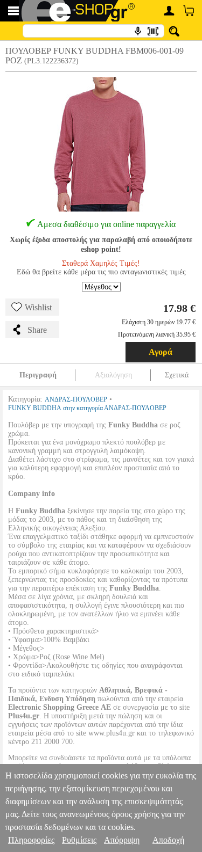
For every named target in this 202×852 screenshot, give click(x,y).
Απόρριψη (122, 839)
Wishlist (38, 307)
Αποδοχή (168, 839)
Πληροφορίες (31, 839)
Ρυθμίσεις (79, 839)
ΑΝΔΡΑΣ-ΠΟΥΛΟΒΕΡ (76, 399)
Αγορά (160, 351)
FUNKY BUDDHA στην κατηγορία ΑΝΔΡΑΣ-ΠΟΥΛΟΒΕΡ (87, 408)
